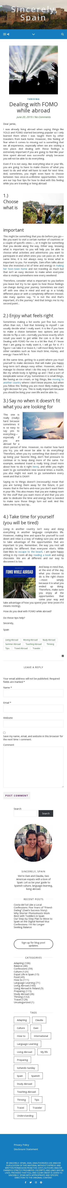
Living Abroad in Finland (27, 988)
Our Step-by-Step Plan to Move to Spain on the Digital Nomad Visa (33, 920)
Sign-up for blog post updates (33, 944)
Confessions (20, 968)
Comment (8, 744)
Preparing (19, 991)
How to (18, 979)
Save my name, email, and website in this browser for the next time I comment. (33, 737)
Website (8, 717)
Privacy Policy (21, 1144)
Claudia (39, 1020)
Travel (17, 999)
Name (7, 687)
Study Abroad (49, 639)
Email (7, 702)
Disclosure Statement (26, 1149)
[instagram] (36, 1182)
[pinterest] (41, 1182)
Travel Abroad (21, 648)
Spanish (35, 1075)
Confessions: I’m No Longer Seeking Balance (29, 926)
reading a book (42, 555)
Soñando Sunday (26, 1067)
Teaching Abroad (34, 644)
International (41, 1036)
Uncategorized (22, 1002)
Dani (35, 1028)
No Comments (42, 117)
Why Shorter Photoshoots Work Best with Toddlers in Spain (32, 914)
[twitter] (31, 1182)
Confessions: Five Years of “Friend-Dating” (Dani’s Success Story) (33, 909)
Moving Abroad (30, 639)
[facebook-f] (26, 1182)
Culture (18, 971)
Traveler (36, 648)
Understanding (25, 1115)
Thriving (33, 99)
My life (44, 1051)
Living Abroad (11, 639)
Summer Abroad (13, 644)
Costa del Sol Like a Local (28, 904)
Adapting (19, 963)
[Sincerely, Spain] (33, 14)
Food (17, 977)
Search (17, 808)
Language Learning (24, 982)
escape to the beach (30, 551)
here (35, 466)
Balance (18, 965)
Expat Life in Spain (24, 974)
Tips (7, 648)
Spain (20, 1075)
